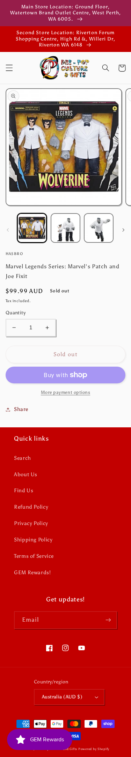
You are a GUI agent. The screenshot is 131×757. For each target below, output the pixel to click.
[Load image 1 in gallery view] (32, 228)
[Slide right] (123, 230)
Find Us (23, 490)
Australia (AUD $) (62, 697)
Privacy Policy (31, 523)
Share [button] (21, 409)
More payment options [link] (65, 392)
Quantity (16, 313)
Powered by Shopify (93, 749)
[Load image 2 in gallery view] (65, 228)
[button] (9, 68)
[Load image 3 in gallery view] (99, 228)
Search (22, 458)
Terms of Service (34, 556)
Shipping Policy (33, 540)
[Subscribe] (108, 620)
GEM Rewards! (32, 572)
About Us (25, 474)
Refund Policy (31, 507)
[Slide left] (7, 230)
